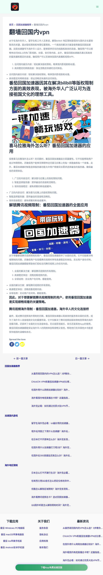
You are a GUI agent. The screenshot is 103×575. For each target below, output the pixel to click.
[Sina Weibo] (22, 344)
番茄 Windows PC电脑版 (12, 528)
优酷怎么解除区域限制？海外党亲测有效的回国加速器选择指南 (51, 489)
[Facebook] (11, 344)
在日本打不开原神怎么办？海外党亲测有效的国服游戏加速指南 (51, 439)
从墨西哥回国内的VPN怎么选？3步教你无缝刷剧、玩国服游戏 (51, 373)
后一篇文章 (82, 358)
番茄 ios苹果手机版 (12, 541)
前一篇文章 (21, 358)
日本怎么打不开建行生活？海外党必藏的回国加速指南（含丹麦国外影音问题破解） (51, 472)
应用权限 (43, 541)
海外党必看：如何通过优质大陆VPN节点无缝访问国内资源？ (51, 406)
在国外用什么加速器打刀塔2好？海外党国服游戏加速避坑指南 (51, 447)
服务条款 (43, 528)
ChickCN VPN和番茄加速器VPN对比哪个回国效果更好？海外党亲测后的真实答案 (51, 381)
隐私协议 (43, 534)
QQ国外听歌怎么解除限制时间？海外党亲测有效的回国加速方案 (51, 505)
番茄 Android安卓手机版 (12, 547)
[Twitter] (17, 344)
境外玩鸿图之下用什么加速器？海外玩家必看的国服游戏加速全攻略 (51, 431)
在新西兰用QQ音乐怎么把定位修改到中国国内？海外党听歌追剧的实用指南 (51, 480)
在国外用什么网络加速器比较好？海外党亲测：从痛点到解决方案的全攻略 (51, 389)
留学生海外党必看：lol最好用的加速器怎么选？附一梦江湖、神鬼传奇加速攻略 (51, 423)
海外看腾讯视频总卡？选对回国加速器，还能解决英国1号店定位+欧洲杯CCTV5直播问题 (51, 497)
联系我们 (43, 547)
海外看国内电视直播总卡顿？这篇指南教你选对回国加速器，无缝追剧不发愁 (51, 397)
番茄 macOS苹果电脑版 (12, 534)
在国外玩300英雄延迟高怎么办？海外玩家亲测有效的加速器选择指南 (51, 455)
